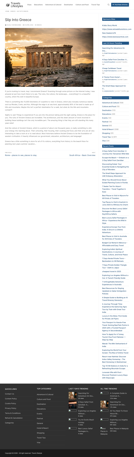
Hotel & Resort (108, 129)
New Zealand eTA (109, 33)
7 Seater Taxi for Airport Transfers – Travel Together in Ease (114, 189)
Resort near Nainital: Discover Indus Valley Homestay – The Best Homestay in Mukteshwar (114, 359)
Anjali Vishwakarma (13, 25)
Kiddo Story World (109, 25)
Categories (9, 423)
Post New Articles (121, 4)
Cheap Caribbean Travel (111, 68)
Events (105, 118)
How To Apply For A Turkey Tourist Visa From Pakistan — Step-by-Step (114, 337)
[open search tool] (109, 5)
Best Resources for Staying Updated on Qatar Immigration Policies (114, 291)
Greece (12, 11)
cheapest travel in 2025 (111, 271)
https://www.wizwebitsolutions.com (116, 29)
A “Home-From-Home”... (111, 77)
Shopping (106, 133)
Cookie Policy (10, 403)
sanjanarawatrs (109, 91)
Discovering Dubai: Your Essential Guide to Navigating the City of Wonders (115, 167)
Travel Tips (106, 137)
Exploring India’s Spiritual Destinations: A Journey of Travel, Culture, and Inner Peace (115, 252)
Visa (104, 141)
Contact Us (9, 394)
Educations (106, 114)
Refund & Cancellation (14, 418)
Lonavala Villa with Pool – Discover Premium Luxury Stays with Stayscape (115, 375)
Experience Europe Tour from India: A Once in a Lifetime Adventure (114, 229)
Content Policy (11, 399)
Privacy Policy (10, 408)
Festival (105, 122)
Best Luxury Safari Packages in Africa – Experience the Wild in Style (114, 220)
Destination (106, 110)
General (105, 125)
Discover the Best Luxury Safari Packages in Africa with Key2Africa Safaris (114, 211)
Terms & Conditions (13, 413)
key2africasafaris (109, 62)
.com (126, 37)
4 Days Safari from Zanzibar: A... (115, 59)
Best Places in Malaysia (119, 428)
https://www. (107, 37)
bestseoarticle (118, 37)
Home (7, 11)
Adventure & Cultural (110, 103)
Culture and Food (109, 106)
